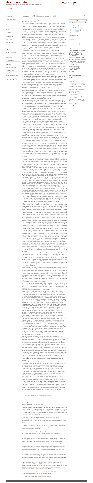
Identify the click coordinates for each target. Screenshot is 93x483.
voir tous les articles (73, 103)
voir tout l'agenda (83, 15)
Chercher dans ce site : (74, 35)
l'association (9, 39)
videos (7, 24)
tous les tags (71, 71)
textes (7, 29)
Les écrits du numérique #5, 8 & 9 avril (77, 79)
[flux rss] (7, 80)
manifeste (12, 10)
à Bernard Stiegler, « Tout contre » (76, 92)
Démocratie (71, 52)
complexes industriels (55, 449)
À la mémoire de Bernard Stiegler (76, 96)
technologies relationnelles (12, 72)
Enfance (78, 56)
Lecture (78, 57)
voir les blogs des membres (75, 105)
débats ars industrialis (11, 52)
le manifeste (9, 44)
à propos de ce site (39, 481)
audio (7, 27)
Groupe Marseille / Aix (11, 67)
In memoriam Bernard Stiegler (75, 86)
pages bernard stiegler (12, 19)
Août (77, 20)
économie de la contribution (12, 75)
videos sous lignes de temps (12, 21)
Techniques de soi (77, 64)
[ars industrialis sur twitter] (11, 80)
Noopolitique (83, 59)
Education (72, 56)
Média (78, 59)
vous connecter (34, 395)
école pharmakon (10, 60)
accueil (11, 6)
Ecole (78, 52)
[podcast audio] (14, 80)
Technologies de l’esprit (78, 64)
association (12, 8)
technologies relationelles (74, 66)
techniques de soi (10, 70)
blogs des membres (10, 54)
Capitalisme (73, 50)
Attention (79, 48)
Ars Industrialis (17, 2)
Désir (75, 52)
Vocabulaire (9, 32)
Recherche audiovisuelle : (74, 42)
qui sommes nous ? (10, 42)
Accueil (23, 13)
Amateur (75, 48)
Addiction (71, 49)
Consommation (81, 50)
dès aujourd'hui (47, 468)
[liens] (17, 80)
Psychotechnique (81, 61)
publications (9, 57)
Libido (82, 57)
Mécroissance (73, 59)
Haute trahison (26, 403)
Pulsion (70, 63)
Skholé (74, 63)
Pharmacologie (73, 61)
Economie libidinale (76, 54)
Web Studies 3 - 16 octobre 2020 (76, 89)
